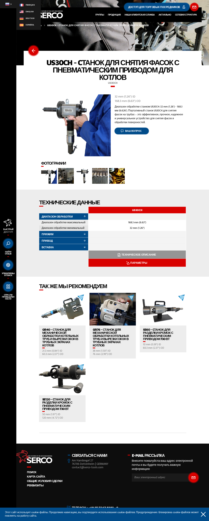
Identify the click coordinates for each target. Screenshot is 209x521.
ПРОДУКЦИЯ (114, 14)
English (29, 11)
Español (29, 24)
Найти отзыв (8, 253)
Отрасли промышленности (8, 297)
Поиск (31, 472)
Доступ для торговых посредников (154, 7)
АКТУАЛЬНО (165, 14)
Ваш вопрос (133, 131)
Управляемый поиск (8, 274)
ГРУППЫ (99, 14)
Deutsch (29, 18)
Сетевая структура (186, 14)
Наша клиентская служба (140, 14)
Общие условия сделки (44, 481)
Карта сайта (36, 476)
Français (30, 5)
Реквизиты (35, 485)
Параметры (138, 262)
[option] (137, 237)
